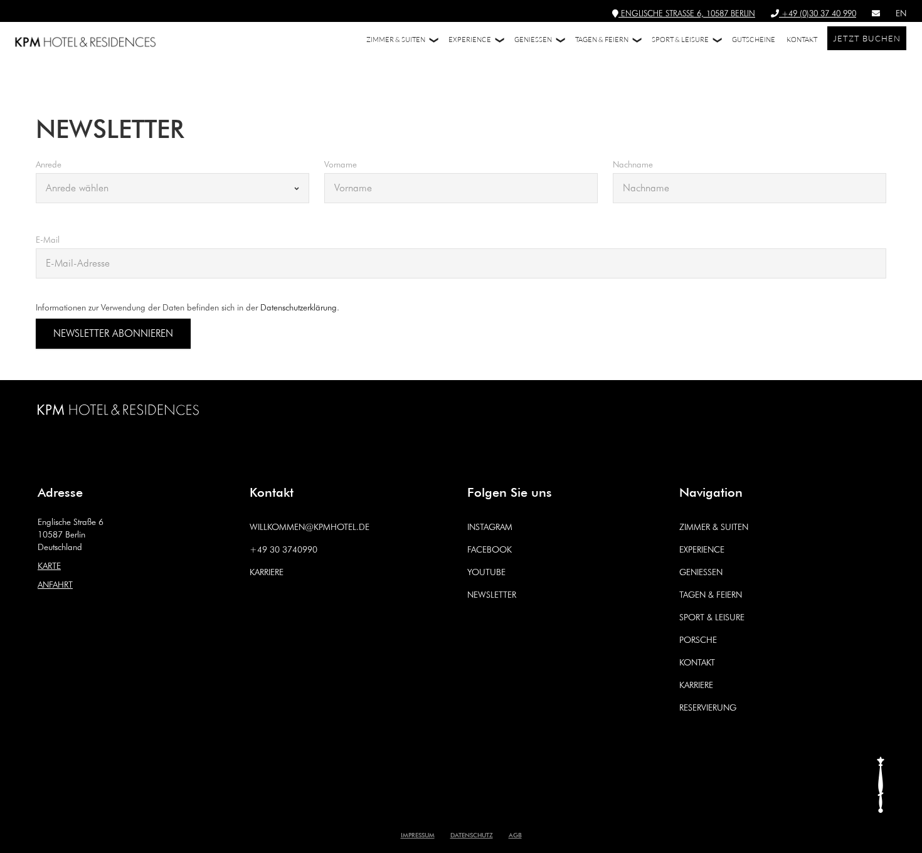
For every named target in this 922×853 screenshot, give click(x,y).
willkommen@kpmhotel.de (309, 527)
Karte (49, 566)
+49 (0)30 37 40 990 (817, 13)
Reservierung (707, 707)
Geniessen (701, 572)
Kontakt (697, 662)
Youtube (486, 572)
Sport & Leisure (711, 617)
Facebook (489, 549)
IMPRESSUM (418, 834)
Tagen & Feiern (710, 595)
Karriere (266, 572)
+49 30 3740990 (283, 549)
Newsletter (491, 595)
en (901, 13)
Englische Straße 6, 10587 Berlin (686, 13)
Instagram (489, 527)
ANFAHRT (55, 585)
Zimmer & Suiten (713, 527)
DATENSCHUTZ (471, 834)
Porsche (698, 640)
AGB (515, 834)
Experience (701, 549)
